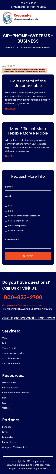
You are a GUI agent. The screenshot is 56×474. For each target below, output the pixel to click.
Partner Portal (9, 442)
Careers (6, 407)
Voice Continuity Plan (18, 221)
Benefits (6, 426)
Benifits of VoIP (10, 387)
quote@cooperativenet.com (28, 318)
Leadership (7, 437)
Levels (5, 432)
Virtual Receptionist (17, 225)
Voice (11, 206)
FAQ (4, 402)
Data (10, 211)
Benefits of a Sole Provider (15, 392)
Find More (10, 108)
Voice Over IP (9, 348)
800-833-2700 (28, 3)
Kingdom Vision (40, 468)
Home (9, 47)
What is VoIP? (9, 382)
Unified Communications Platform (24, 216)
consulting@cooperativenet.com (28, 6)
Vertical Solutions (16, 230)
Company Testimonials (14, 447)
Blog (4, 397)
